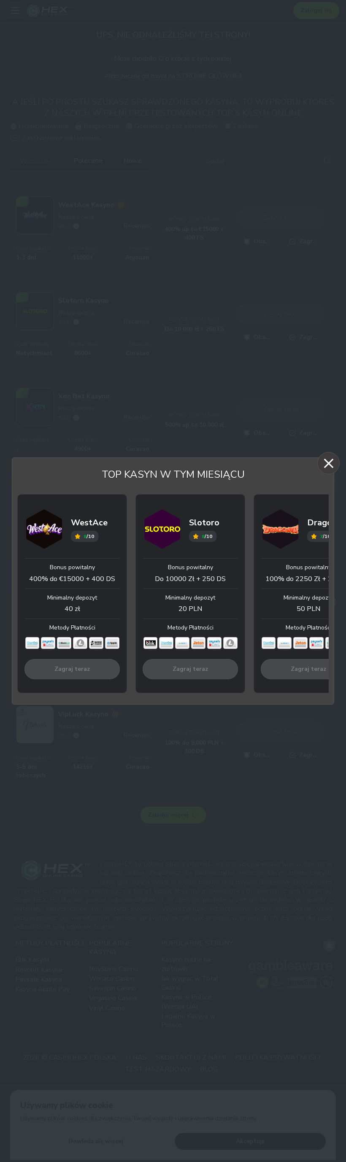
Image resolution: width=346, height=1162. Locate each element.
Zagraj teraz (72, 669)
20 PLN (190, 608)
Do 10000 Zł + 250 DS (190, 579)
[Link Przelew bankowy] (96, 643)
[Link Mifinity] (182, 643)
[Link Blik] (150, 643)
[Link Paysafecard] (48, 643)
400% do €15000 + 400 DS (72, 579)
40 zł (72, 608)
